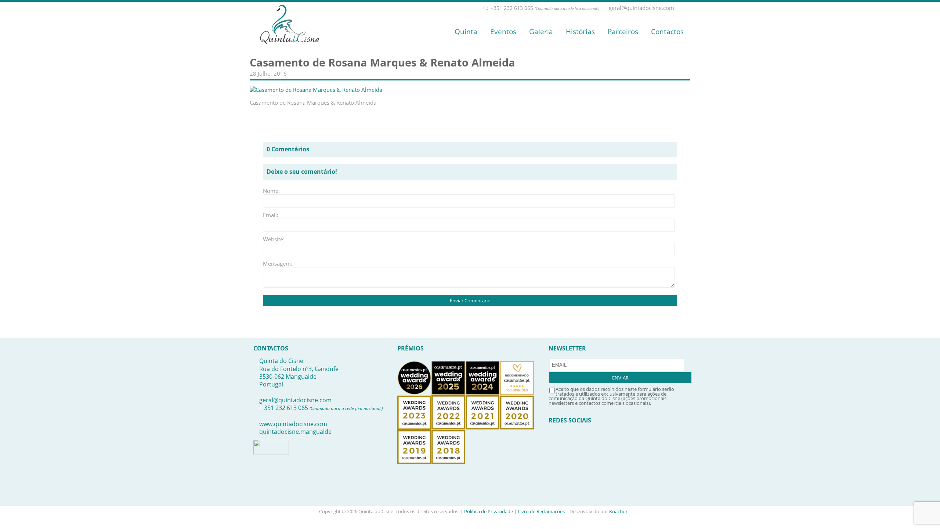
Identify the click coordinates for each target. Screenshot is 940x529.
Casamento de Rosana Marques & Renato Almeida (382, 62)
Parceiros (623, 31)
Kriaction (619, 511)
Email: (270, 215)
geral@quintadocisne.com (295, 400)
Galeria (541, 31)
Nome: (271, 190)
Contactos (667, 31)
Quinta (466, 31)
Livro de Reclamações (541, 511)
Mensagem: (274, 263)
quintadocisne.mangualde (295, 432)
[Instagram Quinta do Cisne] (687, 7)
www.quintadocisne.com (293, 424)
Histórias (580, 31)
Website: (274, 239)
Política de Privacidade (488, 511)
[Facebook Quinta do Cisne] (679, 7)
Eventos (503, 31)
